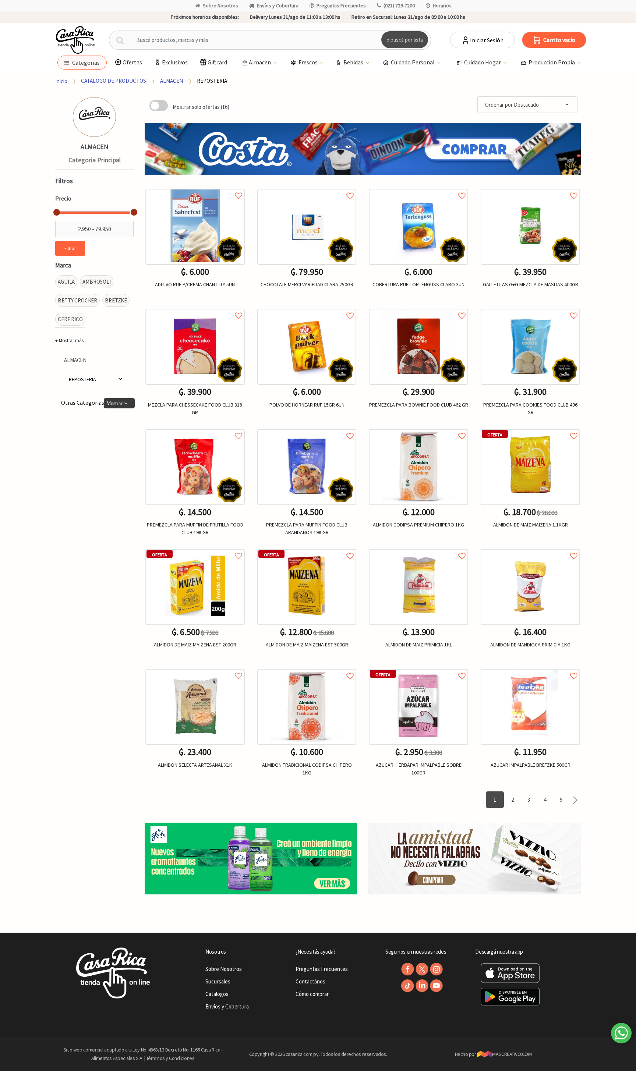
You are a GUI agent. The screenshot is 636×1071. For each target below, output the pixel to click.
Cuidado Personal (413, 62)
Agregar (195, 812)
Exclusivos (175, 62)
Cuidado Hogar (483, 62)
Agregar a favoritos (195, 187)
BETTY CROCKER (77, 300)
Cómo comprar (312, 993)
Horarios (442, 5)
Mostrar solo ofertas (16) (201, 106)
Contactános (310, 981)
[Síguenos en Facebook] (407, 969)
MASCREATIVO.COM (511, 1054)
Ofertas (132, 62)
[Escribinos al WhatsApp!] (621, 1034)
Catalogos (217, 993)
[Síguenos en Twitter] (422, 969)
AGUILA (66, 281)
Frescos (308, 62)
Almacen (260, 62)
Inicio (61, 80)
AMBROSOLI (96, 281)
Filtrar (70, 248)
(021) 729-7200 (399, 5)
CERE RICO (70, 319)
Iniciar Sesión (487, 40)
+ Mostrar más (69, 340)
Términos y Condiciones (170, 1058)
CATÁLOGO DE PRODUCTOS (113, 80)
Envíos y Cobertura (277, 5)
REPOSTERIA (212, 80)
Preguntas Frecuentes (341, 5)
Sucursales (217, 981)
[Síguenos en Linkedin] (422, 985)
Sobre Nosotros (220, 5)
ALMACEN (171, 80)
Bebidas (353, 62)
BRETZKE (116, 300)
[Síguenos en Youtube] (436, 985)
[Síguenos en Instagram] (436, 969)
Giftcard (217, 62)
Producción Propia (552, 62)
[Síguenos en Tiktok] (407, 985)
